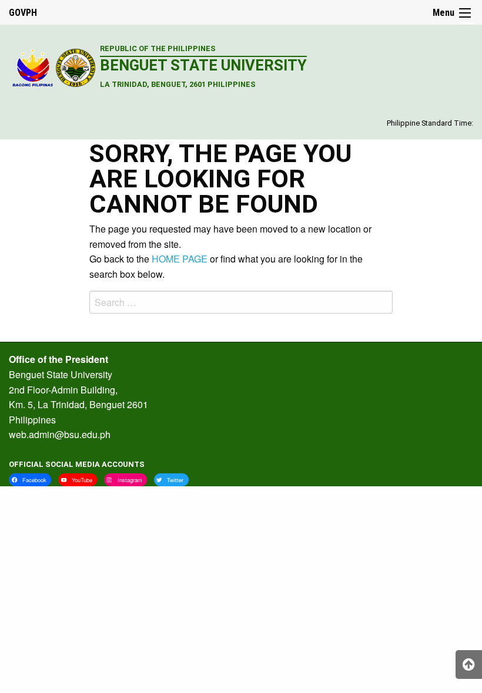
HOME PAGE (179, 258)
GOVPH (23, 12)
